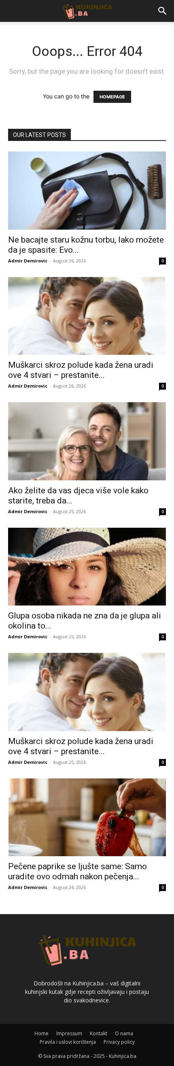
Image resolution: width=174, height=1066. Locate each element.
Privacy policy (119, 1041)
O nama (124, 1033)
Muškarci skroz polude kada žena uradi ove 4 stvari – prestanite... (80, 370)
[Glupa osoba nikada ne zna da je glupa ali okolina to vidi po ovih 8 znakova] (87, 567)
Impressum (69, 1033)
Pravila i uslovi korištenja (68, 1041)
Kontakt (98, 1033)
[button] (162, 11)
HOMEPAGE (112, 97)
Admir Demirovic (27, 261)
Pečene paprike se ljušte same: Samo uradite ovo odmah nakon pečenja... (77, 871)
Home (41, 1033)
